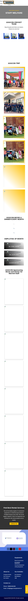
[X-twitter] (11, 549)
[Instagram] (14, 549)
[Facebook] (8, 549)
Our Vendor (6, 578)
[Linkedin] (17, 549)
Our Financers (7, 576)
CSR (16, 578)
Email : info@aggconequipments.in (13, 588)
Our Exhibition (18, 574)
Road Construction (19, 560)
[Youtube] (20, 549)
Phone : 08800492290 (10, 586)
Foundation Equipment (17, 563)
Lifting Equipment (19, 566)
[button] (21, 3)
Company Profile (7, 574)
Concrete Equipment (19, 565)
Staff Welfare (18, 576)
